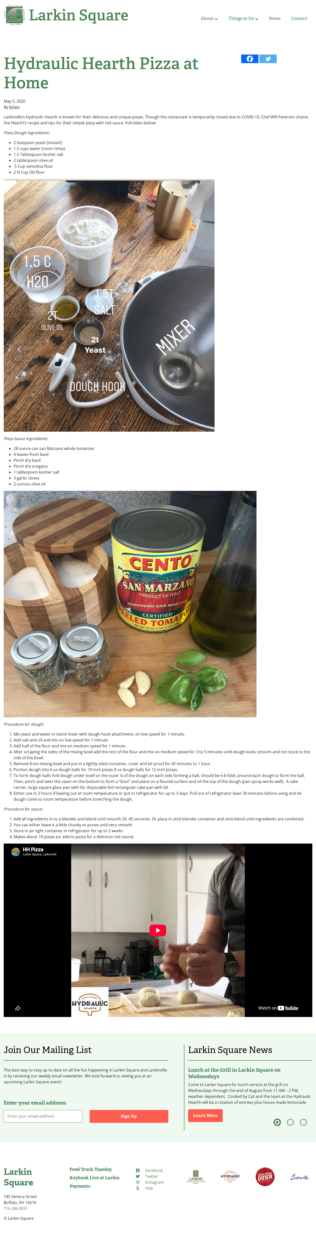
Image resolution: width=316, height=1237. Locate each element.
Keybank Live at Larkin (94, 1178)
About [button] (207, 18)
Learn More (208, 1115)
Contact (299, 18)
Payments (80, 1186)
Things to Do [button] (241, 18)
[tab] (277, 1122)
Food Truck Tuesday (91, 1169)
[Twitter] (268, 59)
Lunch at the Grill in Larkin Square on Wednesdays (234, 1073)
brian (14, 107)
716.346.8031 (16, 1208)
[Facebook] (249, 59)
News (274, 18)
